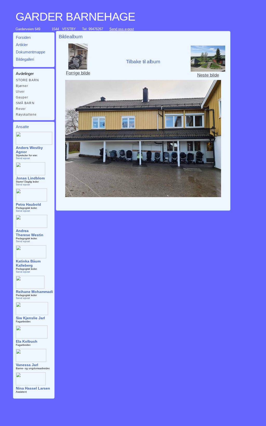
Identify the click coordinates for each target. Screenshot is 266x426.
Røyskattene (26, 114)
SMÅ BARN (25, 103)
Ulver (20, 91)
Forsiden (23, 37)
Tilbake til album (143, 61)
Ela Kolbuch (26, 341)
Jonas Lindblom (30, 178)
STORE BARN (27, 80)
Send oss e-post (121, 29)
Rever (21, 108)
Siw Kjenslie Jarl (30, 318)
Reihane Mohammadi (34, 292)
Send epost (23, 158)
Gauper (22, 97)
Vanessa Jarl (27, 365)
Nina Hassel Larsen (33, 388)
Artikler (22, 44)
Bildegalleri (25, 59)
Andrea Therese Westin (29, 233)
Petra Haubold (28, 204)
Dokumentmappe (30, 52)
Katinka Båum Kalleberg (28, 263)
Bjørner (22, 85)
